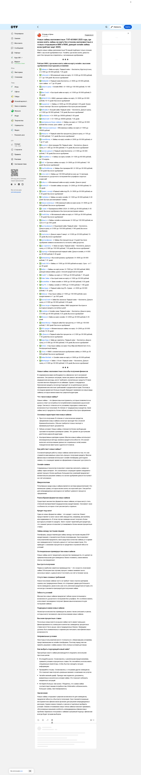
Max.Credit (45, 92)
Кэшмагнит (45, 104)
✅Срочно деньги (45, 151)
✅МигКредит (44, 361)
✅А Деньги (43, 334)
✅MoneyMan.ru (45, 157)
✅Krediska (43, 311)
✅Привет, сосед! (45, 191)
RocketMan (45, 282)
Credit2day (45, 214)
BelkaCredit (45, 119)
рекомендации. (16, 192)
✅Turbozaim (44, 75)
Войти (127, 27)
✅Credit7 (43, 275)
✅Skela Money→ (45, 323)
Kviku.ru (44, 182)
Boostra (44, 145)
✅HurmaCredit (44, 300)
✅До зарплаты (45, 246)
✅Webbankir (44, 81)
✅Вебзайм (43, 110)
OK (30, 771)
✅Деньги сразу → (46, 87)
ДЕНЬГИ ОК (45, 98)
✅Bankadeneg (44, 258)
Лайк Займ (45, 278)
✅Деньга (43, 220)
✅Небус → (43, 269)
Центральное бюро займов (51, 122)
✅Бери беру (44, 340)
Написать (117, 27)
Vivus (44, 352)
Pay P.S (43, 285)
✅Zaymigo (43, 251)
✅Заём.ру (43, 294)
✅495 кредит (44, 328)
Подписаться (89, 35)
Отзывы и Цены (47, 34)
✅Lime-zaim (44, 174)
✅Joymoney (44, 234)
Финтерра (44, 288)
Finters (43, 346)
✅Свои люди (44, 305)
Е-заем (43, 209)
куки (21, 771)
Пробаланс (45, 115)
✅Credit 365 (44, 263)
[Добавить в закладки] (43, 720)
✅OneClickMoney (45, 168)
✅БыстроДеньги (45, 226)
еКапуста (44, 134)
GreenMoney (46, 139)
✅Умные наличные (46, 203)
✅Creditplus (44, 197)
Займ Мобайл (46, 357)
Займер (44, 69)
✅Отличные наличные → (48, 128)
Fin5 (42, 162)
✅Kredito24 (44, 186)
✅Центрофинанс (46, 240)
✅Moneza (43, 317)
